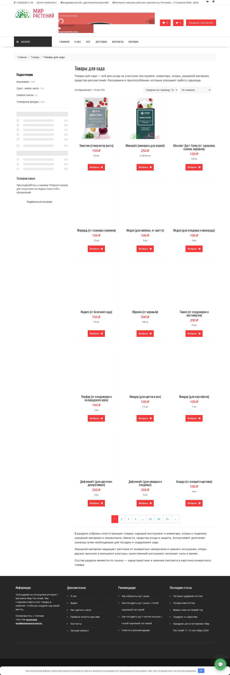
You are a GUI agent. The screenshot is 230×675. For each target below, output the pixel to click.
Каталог (25, 41)
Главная (64, 41)
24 (158, 519)
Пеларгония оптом (184, 603)
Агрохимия (26, 81)
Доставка (101, 41)
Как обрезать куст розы (135, 596)
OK (201, 670)
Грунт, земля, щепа (30, 88)
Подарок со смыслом (185, 616)
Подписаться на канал (39, 201)
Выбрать (95, 167)
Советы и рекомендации (136, 630)
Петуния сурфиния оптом (187, 596)
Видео (74, 603)
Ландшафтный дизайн (201, 22)
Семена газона (27, 95)
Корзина (134, 41)
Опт (88, 41)
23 (150, 519)
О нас (77, 41)
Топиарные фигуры (31, 101)
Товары (35, 57)
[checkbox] (75, 30)
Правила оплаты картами (85, 616)
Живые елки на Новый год (188, 609)
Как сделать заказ (80, 609)
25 (167, 519)
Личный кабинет (79, 630)
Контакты (118, 41)
